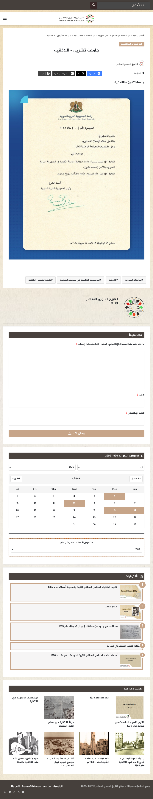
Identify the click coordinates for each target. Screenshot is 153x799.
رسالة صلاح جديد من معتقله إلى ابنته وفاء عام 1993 (88, 626)
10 (74, 503)
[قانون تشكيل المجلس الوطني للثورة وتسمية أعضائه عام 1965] (130, 592)
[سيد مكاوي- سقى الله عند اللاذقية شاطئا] (23, 743)
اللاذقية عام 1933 (99, 698)
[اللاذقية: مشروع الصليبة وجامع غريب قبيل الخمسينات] (59, 743)
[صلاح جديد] (130, 612)
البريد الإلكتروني (135, 413)
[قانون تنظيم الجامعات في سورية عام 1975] (130, 707)
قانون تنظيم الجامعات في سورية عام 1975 (129, 724)
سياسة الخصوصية (31, 786)
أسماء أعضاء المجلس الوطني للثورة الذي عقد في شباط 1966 (84, 655)
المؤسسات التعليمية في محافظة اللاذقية (80, 280)
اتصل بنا (15, 786)
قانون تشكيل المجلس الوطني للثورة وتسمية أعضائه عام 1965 (83, 587)
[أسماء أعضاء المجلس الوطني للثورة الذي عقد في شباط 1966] (130, 661)
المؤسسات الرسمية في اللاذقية (25, 699)
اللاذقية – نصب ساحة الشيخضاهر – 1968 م (97, 760)
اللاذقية (112, 280)
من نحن (47, 786)
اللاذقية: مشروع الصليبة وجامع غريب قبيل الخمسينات (60, 762)
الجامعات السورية (133, 280)
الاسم (140, 395)
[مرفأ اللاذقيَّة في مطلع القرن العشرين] (59, 707)
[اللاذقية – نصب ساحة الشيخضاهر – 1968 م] (94, 743)
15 (114, 510)
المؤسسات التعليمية (84, 36)
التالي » (16, 479)
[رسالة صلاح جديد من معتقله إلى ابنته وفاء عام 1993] (130, 632)
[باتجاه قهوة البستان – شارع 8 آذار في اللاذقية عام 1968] (130, 743)
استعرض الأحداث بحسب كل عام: (76, 543)
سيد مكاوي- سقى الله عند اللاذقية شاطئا (25, 760)
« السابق (136, 479)
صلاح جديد (111, 607)
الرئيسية (137, 36)
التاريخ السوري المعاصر (127, 64)
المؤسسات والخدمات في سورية (113, 36)
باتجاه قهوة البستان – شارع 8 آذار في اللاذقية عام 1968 (131, 762)
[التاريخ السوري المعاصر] (76, 18)
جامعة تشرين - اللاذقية (39, 280)
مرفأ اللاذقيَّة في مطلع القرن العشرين (61, 724)
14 (135, 510)
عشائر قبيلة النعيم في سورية (124, 646)
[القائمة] (5, 20)
